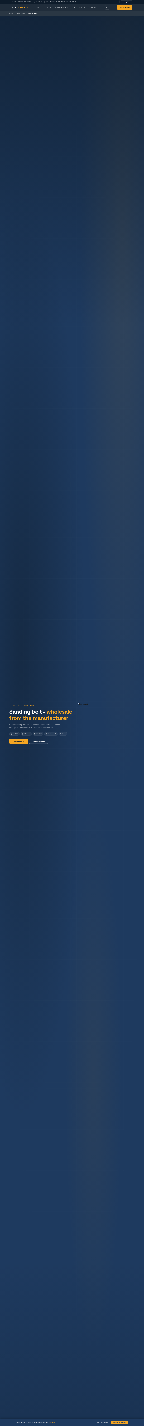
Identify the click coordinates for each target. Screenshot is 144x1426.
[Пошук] (107, 7)
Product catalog (20, 13)
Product (38, 7)
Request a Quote (124, 7)
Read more (52, 1422)
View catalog (17, 741)
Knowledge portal (60, 7)
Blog (73, 7)
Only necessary (102, 1422)
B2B (48, 7)
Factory (81, 7)
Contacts (92, 7)
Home (11, 13)
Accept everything (119, 1422)
